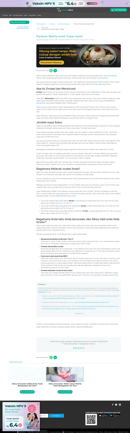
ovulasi (77, 201)
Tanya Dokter (32, 15)
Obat (10, 15)
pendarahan (40, 103)
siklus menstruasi (110, 76)
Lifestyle (52, 24)
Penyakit (5, 15)
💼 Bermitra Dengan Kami (42, 432)
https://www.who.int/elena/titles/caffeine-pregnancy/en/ (91, 302)
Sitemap (101, 432)
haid (61, 201)
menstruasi (94, 84)
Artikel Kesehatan (41, 24)
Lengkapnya (78, 313)
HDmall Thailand (124, 432)
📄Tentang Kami (21, 432)
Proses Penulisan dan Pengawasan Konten (87, 432)
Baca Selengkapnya (27, 392)
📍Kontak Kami (30, 432)
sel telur (62, 101)
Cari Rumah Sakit (17, 15)
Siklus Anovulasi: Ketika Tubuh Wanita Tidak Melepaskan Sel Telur (65, 385)
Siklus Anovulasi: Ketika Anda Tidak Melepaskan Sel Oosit (27, 385)
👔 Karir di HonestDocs (68, 432)
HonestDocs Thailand (111, 432)
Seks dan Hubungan (64, 24)
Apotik (25, 15)
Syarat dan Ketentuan (55, 432)
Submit (56, 416)
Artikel (39, 15)
